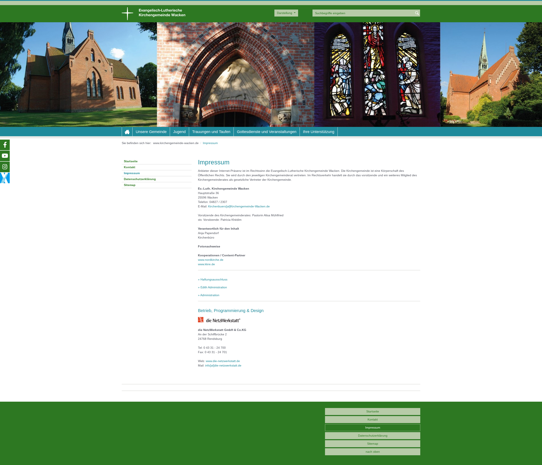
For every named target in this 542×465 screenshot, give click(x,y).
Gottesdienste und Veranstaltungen (266, 132)
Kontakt (129, 167)
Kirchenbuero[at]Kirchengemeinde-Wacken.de (239, 206)
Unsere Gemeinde (151, 132)
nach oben (373, 451)
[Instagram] (5, 167)
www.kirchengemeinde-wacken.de (176, 143)
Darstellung (285, 13)
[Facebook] (5, 145)
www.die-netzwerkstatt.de (223, 361)
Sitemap (130, 185)
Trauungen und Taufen (211, 132)
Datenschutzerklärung (140, 179)
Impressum (132, 173)
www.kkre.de (206, 264)
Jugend (179, 132)
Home (127, 132)
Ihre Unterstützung (318, 132)
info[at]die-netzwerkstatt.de (223, 365)
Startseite (131, 161)
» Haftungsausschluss (212, 279)
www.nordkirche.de (210, 259)
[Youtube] (5, 156)
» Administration (208, 295)
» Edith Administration (212, 287)
